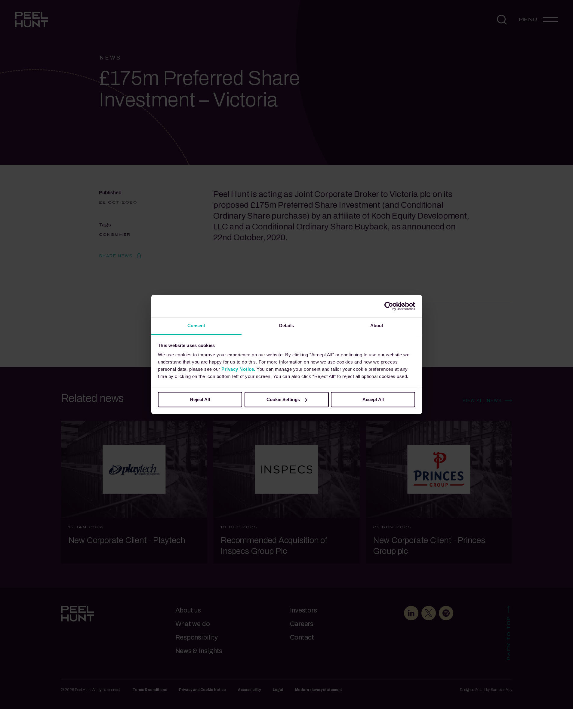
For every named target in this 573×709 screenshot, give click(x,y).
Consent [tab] (196, 325)
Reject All (200, 399)
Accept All (373, 399)
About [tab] (377, 325)
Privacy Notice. (238, 369)
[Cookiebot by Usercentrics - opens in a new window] (388, 306)
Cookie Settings (283, 399)
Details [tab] (286, 325)
